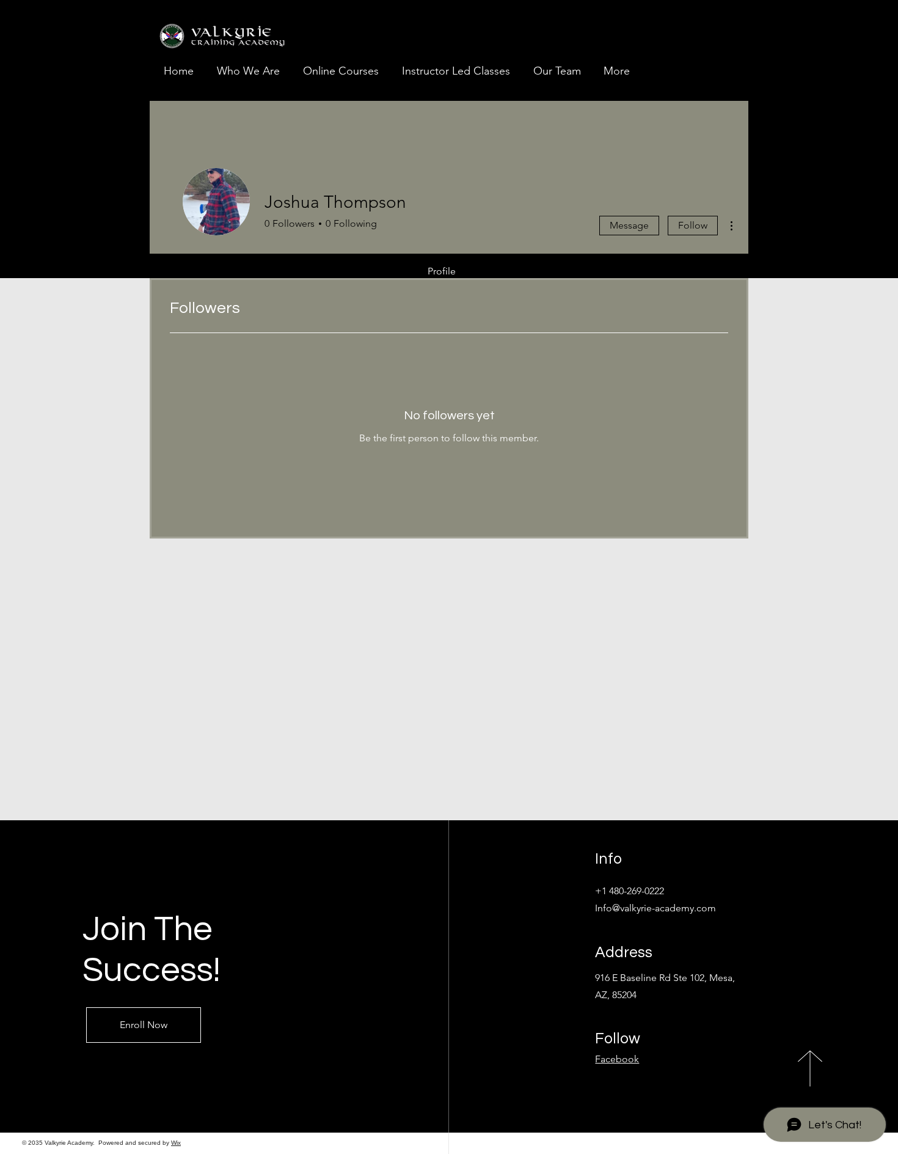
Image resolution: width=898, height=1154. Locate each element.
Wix (176, 1142)
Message (629, 225)
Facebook (617, 1059)
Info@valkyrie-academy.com (655, 908)
